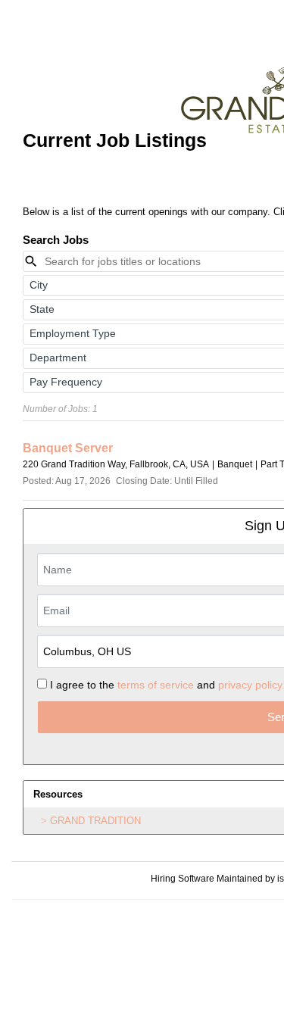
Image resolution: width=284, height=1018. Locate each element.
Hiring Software (182, 878)
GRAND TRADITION (95, 820)
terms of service (155, 685)
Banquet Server (68, 448)
